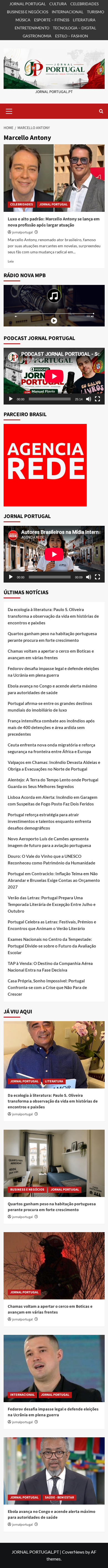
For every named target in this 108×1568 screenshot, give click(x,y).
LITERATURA (84, 19)
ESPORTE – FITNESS (51, 19)
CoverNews (73, 1551)
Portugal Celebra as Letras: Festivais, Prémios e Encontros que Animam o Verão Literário (52, 925)
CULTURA (58, 3)
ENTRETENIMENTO (32, 27)
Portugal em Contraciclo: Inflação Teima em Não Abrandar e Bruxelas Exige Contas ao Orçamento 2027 (54, 880)
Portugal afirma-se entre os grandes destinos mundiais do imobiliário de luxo (50, 706)
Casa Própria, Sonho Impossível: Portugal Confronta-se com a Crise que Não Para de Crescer (47, 987)
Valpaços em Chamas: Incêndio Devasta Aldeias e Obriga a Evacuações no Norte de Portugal (54, 765)
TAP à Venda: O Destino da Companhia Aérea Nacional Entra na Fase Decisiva (50, 966)
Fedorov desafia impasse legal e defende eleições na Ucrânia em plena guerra (53, 672)
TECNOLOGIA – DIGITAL (74, 27)
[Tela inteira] (97, 399)
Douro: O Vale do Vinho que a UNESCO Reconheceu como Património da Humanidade (51, 859)
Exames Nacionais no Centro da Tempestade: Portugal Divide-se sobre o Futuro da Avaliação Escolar (52, 946)
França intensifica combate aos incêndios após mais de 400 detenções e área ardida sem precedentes (51, 727)
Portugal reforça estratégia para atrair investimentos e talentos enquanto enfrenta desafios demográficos (49, 821)
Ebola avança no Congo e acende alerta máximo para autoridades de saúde (52, 689)
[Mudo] (88, 399)
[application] (54, 376)
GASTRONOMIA (37, 36)
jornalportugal (22, 232)
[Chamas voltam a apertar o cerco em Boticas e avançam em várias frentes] (54, 1265)
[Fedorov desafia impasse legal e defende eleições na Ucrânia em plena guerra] (54, 1368)
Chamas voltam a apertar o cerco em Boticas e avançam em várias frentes (51, 654)
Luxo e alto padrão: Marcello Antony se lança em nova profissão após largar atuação (54, 222)
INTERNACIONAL (67, 11)
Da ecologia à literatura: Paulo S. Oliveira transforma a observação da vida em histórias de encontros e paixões (53, 616)
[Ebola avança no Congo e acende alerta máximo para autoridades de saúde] (54, 1471)
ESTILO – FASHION (71, 36)
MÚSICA (23, 19)
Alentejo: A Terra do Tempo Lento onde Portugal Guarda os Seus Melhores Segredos (53, 783)
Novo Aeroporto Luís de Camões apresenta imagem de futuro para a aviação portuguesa (49, 842)
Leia (11, 261)
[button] (9, 110)
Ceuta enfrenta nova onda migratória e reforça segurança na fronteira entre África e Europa (51, 748)
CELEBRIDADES (84, 3)
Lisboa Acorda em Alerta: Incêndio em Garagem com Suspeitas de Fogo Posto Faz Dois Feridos (52, 800)
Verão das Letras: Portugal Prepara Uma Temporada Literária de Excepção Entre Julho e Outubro (52, 904)
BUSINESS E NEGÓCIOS (27, 11)
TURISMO (95, 11)
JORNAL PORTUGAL (27, 3)
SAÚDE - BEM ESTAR (59, 1497)
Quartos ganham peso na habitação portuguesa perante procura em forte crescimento (52, 637)
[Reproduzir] (11, 399)
